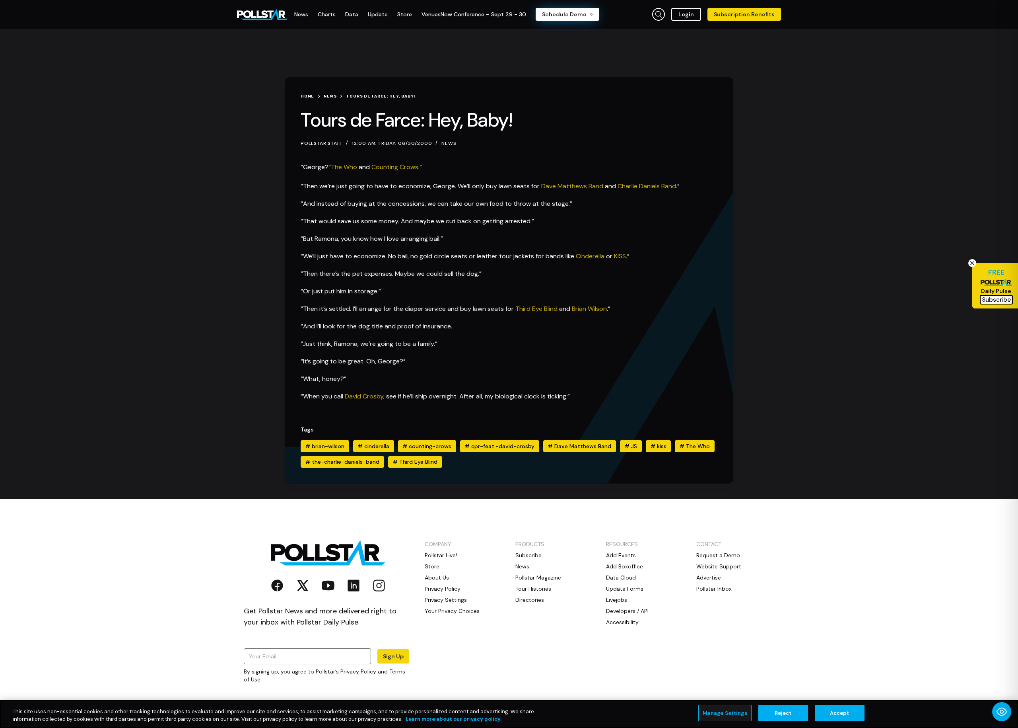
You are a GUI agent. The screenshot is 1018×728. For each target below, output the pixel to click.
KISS (620, 256)
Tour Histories (533, 588)
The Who (344, 167)
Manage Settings (725, 713)
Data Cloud (621, 577)
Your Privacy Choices (452, 611)
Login (686, 14)
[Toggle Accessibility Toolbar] (1001, 711)
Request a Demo (718, 555)
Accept (839, 713)
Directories (529, 599)
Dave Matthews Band (572, 186)
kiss (658, 446)
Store (432, 566)
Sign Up (393, 656)
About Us (437, 577)
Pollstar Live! (441, 555)
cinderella (373, 446)
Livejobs (616, 599)
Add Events (621, 555)
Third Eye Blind (536, 308)
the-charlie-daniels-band (342, 461)
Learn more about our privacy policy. (453, 719)
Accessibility (622, 622)
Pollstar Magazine (538, 577)
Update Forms (624, 588)
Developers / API (627, 611)
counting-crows (426, 446)
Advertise (708, 577)
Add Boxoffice (624, 566)
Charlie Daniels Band (647, 186)
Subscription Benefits (744, 14)
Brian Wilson (589, 308)
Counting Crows (394, 167)
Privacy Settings (446, 599)
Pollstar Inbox (714, 588)
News (448, 143)
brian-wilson (324, 446)
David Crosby (364, 396)
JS (631, 446)
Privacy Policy (358, 671)
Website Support (718, 566)
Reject (783, 713)
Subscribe (528, 555)
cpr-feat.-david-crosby (499, 446)
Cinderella (590, 256)
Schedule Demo (564, 14)
